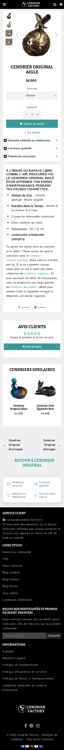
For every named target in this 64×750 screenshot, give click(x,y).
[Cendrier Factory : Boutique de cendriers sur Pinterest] (32, 726)
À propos (8, 651)
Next (56, 34)
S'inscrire (54, 635)
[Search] (55, 4)
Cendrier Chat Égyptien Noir (45, 407)
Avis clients (10, 593)
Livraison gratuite (20, 148)
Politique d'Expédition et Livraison (24, 671)
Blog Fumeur (10, 579)
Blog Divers (10, 586)
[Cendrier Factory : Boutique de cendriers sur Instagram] (38, 726)
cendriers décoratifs (23, 287)
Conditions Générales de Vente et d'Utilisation (24, 688)
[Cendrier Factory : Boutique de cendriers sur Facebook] (26, 726)
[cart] (61, 4)
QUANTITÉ (32, 107)
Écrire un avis (32, 346)
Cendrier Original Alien (18, 407)
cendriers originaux (36, 273)
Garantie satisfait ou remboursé (29, 140)
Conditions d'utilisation (17, 599)
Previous (17, 34)
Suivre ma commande (16, 552)
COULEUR (32, 89)
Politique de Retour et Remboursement (27, 678)
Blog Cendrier (11, 572)
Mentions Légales (14, 658)
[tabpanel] (9, 15)
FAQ (5, 558)
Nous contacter (12, 565)
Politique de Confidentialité (20, 664)
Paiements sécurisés (22, 156)
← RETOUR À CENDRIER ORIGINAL (32, 462)
